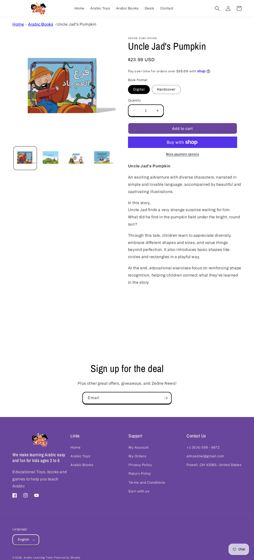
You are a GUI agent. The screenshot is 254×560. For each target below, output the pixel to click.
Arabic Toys (80, 456)
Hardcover (166, 89)
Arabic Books (40, 24)
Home (18, 24)
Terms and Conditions (146, 482)
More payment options (182, 154)
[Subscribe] (165, 398)
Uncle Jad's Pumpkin (76, 24)
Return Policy (139, 473)
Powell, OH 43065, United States (214, 465)
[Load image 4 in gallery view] (102, 158)
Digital (139, 89)
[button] (217, 8)
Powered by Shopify (67, 557)
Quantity (134, 100)
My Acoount (138, 447)
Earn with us (138, 491)
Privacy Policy (140, 465)
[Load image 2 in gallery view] (50, 158)
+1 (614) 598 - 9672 (203, 447)
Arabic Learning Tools (38, 557)
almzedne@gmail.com (205, 456)
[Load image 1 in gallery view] (25, 158)
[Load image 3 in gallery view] (76, 158)
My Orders (137, 456)
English (23, 539)
